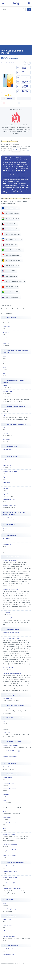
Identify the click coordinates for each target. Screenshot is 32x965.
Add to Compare (25, 103)
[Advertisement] (16, 28)
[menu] (29, 3)
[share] (3, 3)
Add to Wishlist (10, 103)
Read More (16, 150)
